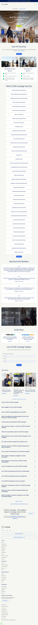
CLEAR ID (2, 550)
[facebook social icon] (5, 530)
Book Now (19, 256)
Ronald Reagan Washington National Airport (19, 215)
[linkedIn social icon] (10, 530)
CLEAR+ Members (21, 50)
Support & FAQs (3, 557)
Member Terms (3, 604)
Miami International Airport (19, 175)
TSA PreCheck (3, 544)
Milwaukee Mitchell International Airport (19, 179)
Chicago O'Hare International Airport (19, 110)
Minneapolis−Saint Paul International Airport (19, 183)
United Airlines (3, 577)
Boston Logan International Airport (19, 102)
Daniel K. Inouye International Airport (19, 118)
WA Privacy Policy (4, 611)
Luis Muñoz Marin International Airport (19, 171)
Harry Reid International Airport (19, 138)
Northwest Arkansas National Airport (19, 191)
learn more (10, 341)
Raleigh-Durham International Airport (19, 207)
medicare (2, 580)
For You (2, 540)
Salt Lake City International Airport (19, 223)
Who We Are (4, 561)
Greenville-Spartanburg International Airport (19, 134)
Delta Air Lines (3, 575)
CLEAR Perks (14, 518)
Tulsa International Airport (19, 244)
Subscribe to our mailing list (8, 353)
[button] (36, 4)
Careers (2, 563)
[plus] (35, 402)
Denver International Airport (19, 122)
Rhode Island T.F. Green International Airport (19, 211)
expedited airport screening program (17, 516)
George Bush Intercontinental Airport (19, 130)
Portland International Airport (19, 203)
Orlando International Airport (19, 195)
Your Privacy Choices (4, 606)
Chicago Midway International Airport (19, 106)
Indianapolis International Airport (19, 146)
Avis (2, 582)
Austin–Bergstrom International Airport (19, 90)
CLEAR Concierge (4, 545)
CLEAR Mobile (3, 552)
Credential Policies (4, 609)
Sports (2, 554)
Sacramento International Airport (19, 219)
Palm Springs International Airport (19, 199)
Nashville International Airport (19, 187)
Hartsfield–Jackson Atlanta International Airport (19, 142)
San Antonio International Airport (19, 227)
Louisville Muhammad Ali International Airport (19, 167)
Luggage (2, 589)
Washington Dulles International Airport (19, 248)
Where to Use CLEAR (4, 555)
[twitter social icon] (7, 530)
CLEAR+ (2, 542)
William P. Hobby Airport (19, 252)
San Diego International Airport (19, 231)
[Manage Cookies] (1, 623)
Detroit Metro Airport (19, 126)
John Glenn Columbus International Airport (19, 150)
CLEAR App (3, 547)
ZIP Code (4, 358)
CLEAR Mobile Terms (4, 614)
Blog (2, 569)
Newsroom (3, 568)
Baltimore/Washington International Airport (19, 94)
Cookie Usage (3, 616)
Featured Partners (5, 572)
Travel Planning (3, 586)
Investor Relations (4, 566)
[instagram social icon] (2, 530)
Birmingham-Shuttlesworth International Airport (19, 98)
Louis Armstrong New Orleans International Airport (19, 163)
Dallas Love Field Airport (19, 114)
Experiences (3, 591)
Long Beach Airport (19, 159)
